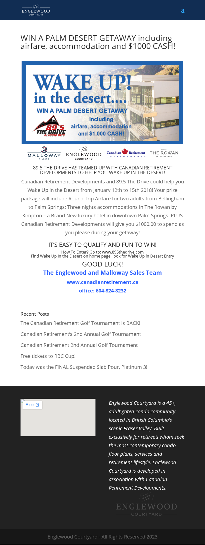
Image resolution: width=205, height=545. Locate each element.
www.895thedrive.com (123, 252)
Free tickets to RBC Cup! (48, 356)
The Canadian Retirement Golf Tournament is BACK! (80, 323)
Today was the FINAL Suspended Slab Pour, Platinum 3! (83, 367)
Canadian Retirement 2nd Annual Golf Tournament (79, 345)
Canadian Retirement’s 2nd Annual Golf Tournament (80, 334)
